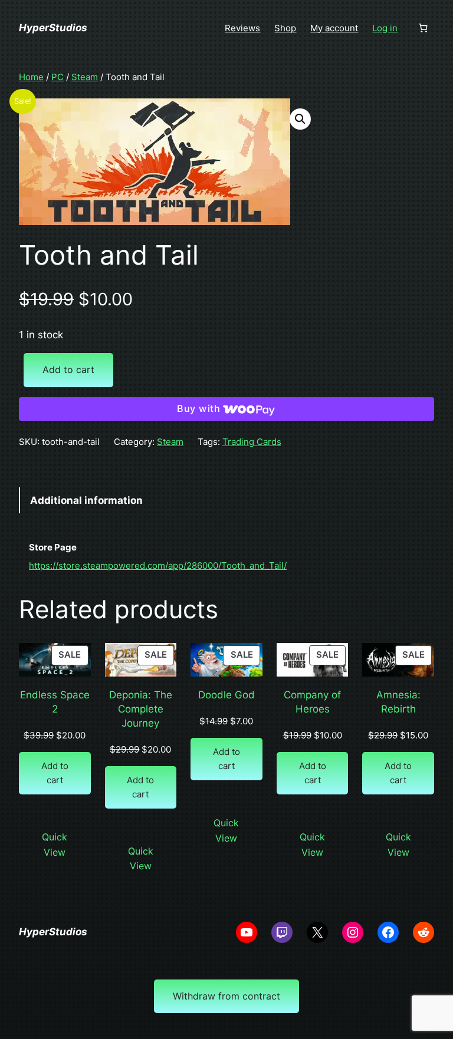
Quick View (54, 844)
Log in (385, 28)
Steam (84, 77)
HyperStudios (53, 28)
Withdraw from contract (226, 996)
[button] (300, 119)
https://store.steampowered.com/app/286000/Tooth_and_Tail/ (158, 565)
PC (57, 77)
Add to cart (68, 369)
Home (31, 77)
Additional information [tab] (86, 500)
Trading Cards (251, 441)
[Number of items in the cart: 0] (423, 28)
